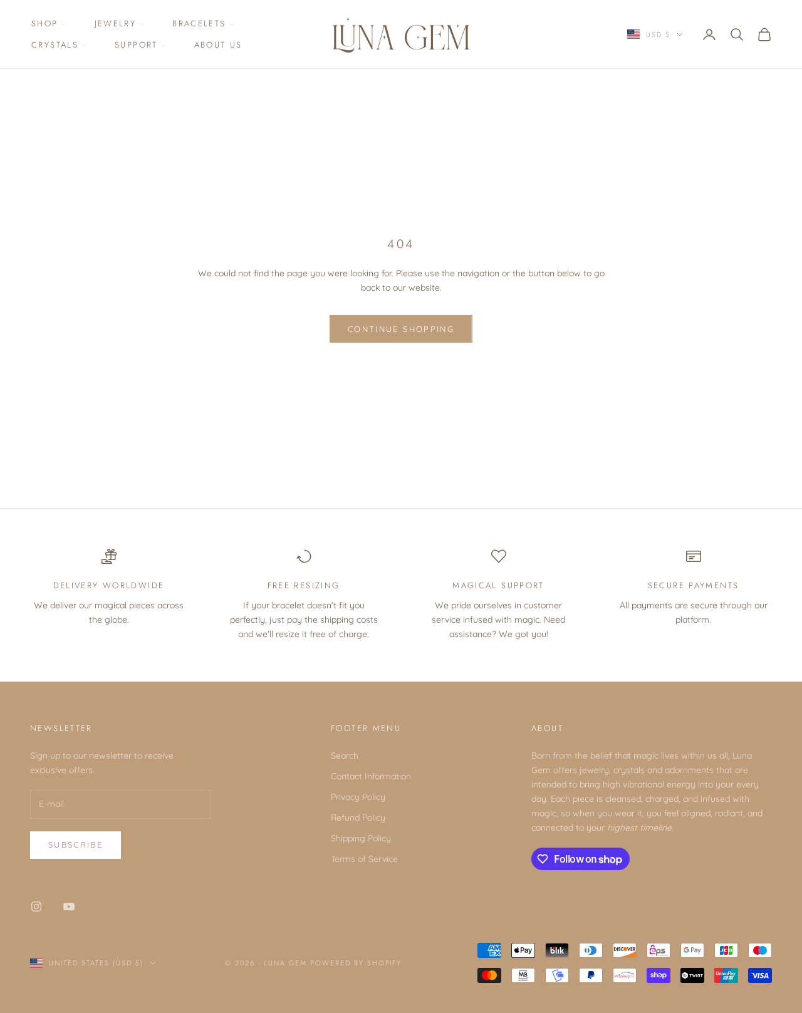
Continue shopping (401, 329)
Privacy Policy (358, 797)
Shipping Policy (361, 838)
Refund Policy (358, 817)
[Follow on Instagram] (36, 906)
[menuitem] (49, 24)
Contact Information (371, 776)
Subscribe (75, 844)
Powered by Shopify (356, 963)
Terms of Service (364, 859)
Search (344, 755)
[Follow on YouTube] (69, 906)
